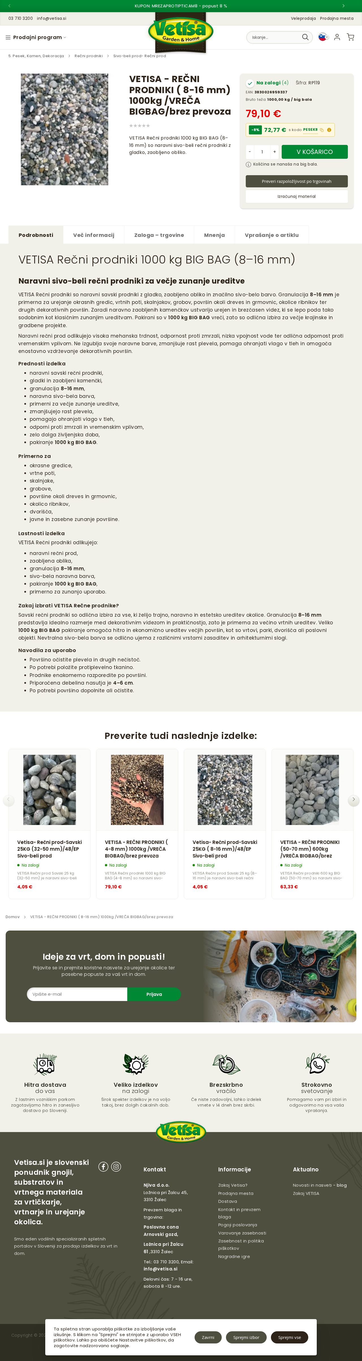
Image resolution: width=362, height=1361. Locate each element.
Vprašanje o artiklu (272, 235)
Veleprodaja (303, 18)
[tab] (35, 235)
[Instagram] (116, 1168)
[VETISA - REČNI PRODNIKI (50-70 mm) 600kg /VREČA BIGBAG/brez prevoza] (312, 790)
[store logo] (181, 34)
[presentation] (14, 6)
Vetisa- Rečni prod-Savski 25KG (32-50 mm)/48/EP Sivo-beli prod (49, 849)
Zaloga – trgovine (159, 235)
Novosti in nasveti (312, 1185)
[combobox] (279, 37)
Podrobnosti (36, 235)
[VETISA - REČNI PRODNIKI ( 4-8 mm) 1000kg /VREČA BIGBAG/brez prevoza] (137, 790)
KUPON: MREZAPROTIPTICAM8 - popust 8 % (181, 6)
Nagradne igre (234, 1256)
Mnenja (214, 235)
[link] (337, 37)
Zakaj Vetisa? (232, 1185)
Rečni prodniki (89, 56)
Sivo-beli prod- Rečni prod (139, 56)
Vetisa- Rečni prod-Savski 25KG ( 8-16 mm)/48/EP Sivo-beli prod (225, 849)
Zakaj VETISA (306, 1193)
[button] (329, 129)
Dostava (227, 1201)
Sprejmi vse (289, 1337)
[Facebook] (103, 1168)
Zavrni (208, 1337)
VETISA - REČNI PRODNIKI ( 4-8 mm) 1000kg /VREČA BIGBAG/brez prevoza (136, 849)
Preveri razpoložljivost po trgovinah (296, 181)
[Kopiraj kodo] (321, 130)
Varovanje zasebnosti (242, 1233)
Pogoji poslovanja (237, 1225)
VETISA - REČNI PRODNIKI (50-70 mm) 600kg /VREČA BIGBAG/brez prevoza (310, 849)
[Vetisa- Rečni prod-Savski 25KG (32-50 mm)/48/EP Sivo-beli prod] (49, 790)
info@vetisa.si (161, 1269)
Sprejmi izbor (246, 1337)
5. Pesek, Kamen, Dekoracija (36, 56)
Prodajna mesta (337, 18)
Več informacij (93, 235)
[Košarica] (350, 37)
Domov (13, 917)
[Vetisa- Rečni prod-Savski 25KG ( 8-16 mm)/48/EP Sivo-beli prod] (225, 790)
